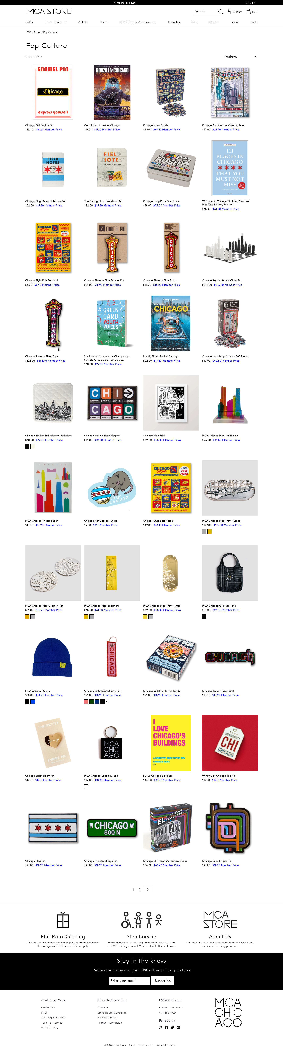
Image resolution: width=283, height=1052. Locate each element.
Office (214, 22)
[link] (228, 1026)
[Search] (220, 12)
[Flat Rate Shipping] (63, 918)
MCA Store (33, 32)
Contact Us (48, 1007)
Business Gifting (108, 1017)
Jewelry (174, 22)
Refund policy (49, 1027)
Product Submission (110, 1022)
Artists (83, 22)
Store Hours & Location (112, 1012)
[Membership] (141, 918)
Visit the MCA (167, 1012)
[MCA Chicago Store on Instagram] (160, 1027)
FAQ (44, 1012)
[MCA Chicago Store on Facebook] (166, 1027)
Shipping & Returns (53, 1017)
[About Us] (220, 918)
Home (104, 22)
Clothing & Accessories (138, 22)
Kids (195, 22)
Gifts (29, 22)
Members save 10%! (124, 2)
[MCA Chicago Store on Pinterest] (178, 1027)
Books (235, 22)
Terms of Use (145, 1045)
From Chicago (55, 22)
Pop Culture (50, 32)
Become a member (171, 1007)
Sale (254, 22)
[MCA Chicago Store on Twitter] (172, 1027)
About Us (103, 1007)
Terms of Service (51, 1022)
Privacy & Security (166, 1045)
